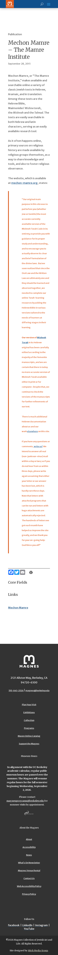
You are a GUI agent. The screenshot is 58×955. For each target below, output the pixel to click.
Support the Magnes (29, 743)
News (29, 855)
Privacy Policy (29, 894)
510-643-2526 (16, 690)
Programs (29, 728)
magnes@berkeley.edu (37, 690)
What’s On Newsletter (29, 862)
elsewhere (32, 431)
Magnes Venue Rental (29, 870)
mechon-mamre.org (24, 182)
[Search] (42, 4)
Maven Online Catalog (29, 736)
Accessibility (29, 847)
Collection (29, 720)
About (29, 839)
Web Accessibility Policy (29, 886)
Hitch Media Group (38, 950)
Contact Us (29, 878)
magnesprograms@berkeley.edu (25, 800)
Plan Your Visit (29, 704)
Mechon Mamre (18, 607)
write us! (38, 446)
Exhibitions (29, 712)
